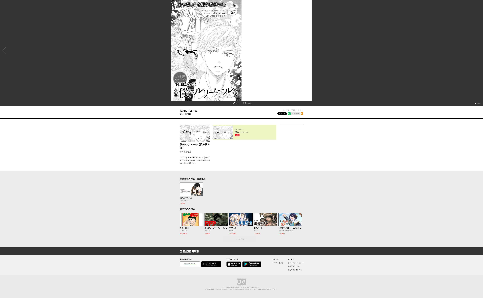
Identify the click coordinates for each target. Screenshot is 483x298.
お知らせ (275, 259)
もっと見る (240, 239)
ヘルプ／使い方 (277, 263)
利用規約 (291, 259)
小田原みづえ (185, 152)
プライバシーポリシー (295, 263)
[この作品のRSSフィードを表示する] (302, 113)
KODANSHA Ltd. (211, 289)
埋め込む (296, 113)
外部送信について (294, 266)
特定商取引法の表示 (295, 270)
